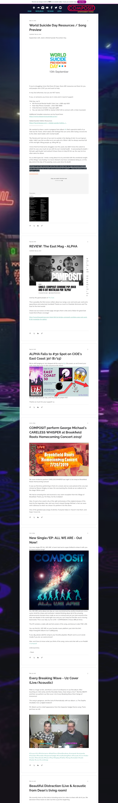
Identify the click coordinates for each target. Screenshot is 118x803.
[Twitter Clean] (56, 7)
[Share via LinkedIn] (38, 225)
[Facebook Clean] (51, 7)
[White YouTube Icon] (47, 7)
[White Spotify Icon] (34, 7)
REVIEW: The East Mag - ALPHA (53, 246)
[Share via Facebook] (30, 225)
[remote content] (59, 184)
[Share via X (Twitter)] (34, 225)
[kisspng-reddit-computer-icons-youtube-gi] (60, 7)
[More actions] (88, 21)
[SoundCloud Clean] (38, 7)
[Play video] (59, 459)
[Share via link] (42, 225)
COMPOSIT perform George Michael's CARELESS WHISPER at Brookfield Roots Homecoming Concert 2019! (58, 432)
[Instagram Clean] (42, 7)
